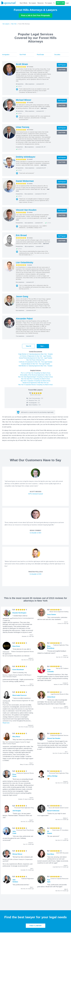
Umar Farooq (22, 127)
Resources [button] (41, 3)
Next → (42, 346)
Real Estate (40, 54)
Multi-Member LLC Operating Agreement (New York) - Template (35, 365)
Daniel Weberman (25, 181)
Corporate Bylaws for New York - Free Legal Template (35, 364)
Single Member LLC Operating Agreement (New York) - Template (35, 354)
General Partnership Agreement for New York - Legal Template (35, 358)
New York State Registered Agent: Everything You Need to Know (35, 377)
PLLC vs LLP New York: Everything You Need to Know (35, 373)
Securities (57, 54)
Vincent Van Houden (26, 210)
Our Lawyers (32, 3)
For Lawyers (48, 3)
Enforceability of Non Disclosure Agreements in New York (35, 375)
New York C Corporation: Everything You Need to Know (35, 380)
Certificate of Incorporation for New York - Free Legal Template (35, 362)
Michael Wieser (23, 100)
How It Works (23, 3)
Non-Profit (23, 54)
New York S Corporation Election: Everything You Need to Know (35, 384)
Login (67, 3)
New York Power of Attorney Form (35, 360)
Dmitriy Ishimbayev (25, 157)
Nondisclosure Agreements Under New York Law (35, 382)
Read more (6, 723)
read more (44, 108)
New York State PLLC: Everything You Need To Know (35, 378)
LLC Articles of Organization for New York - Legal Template (35, 356)
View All (28, 346)
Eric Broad (21, 235)
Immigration (5, 54)
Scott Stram (22, 64)
